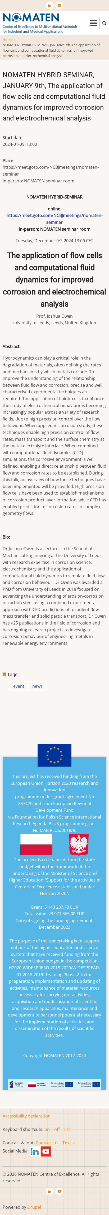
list (67, 1129)
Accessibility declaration (27, 1116)
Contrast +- (47, 1143)
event (18, 686)
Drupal (34, 1207)
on (47, 1129)
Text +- (69, 1143)
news (37, 686)
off (57, 1129)
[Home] (40, 23)
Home (7, 39)
